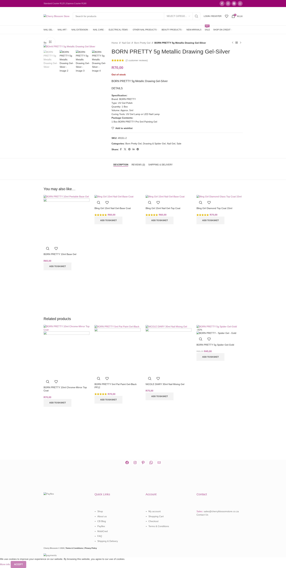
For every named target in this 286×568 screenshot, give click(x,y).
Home (115, 42)
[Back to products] (237, 43)
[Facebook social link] (222, 3)
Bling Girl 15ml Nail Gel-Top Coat (163, 208)
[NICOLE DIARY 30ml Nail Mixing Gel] (166, 326)
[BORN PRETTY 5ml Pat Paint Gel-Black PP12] (116, 326)
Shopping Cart (156, 516)
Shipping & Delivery (107, 541)
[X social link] (125, 149)
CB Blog (101, 521)
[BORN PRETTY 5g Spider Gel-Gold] (217, 326)
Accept (18, 564)
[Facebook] (127, 463)
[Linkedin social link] (134, 149)
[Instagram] (135, 463)
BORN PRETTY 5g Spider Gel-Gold (215, 344)
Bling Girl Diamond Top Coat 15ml (214, 208)
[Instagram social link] (228, 3)
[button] (57, 266)
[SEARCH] (196, 16)
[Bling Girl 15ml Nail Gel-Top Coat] (165, 196)
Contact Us (202, 514)
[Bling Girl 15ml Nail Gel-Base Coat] (113, 196)
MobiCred (102, 531)
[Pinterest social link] (234, 3)
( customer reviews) (137, 60)
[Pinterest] (143, 463)
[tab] (120, 163)
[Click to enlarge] (50, 41)
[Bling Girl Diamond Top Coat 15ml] (219, 196)
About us (102, 516)
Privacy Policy (91, 548)
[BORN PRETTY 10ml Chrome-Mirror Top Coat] (67, 328)
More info (5, 564)
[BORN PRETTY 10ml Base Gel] (66, 196)
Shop (100, 511)
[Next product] (241, 43)
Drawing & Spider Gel (154, 143)
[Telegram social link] (138, 149)
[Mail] (159, 463)
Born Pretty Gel (142, 42)
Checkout (153, 521)
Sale (179, 143)
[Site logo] (56, 16)
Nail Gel (126, 42)
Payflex (101, 526)
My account (154, 511)
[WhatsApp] (151, 463)
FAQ (99, 536)
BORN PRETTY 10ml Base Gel (60, 254)
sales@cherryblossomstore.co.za (221, 511)
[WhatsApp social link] (240, 3)
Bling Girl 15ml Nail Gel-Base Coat (112, 208)
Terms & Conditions (158, 526)
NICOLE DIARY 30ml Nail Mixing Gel (165, 384)
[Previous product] (233, 43)
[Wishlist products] (226, 16)
